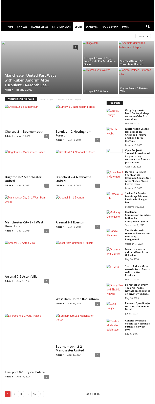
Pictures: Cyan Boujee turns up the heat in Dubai (137, 306)
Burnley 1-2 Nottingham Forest (73, 133)
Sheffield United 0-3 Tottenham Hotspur (131, 62)
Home (10, 26)
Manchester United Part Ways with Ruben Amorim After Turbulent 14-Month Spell (30, 80)
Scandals (92, 26)
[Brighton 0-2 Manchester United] (27, 161)
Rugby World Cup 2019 (88, 35)
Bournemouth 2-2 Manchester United (70, 348)
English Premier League (19, 35)
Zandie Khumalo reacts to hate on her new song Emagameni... (137, 235)
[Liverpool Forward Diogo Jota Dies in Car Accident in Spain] (100, 54)
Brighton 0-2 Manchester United (23, 179)
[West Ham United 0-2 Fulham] (78, 268)
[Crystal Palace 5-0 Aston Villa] (136, 81)
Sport (78, 26)
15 (34, 394)
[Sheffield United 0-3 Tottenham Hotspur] (136, 54)
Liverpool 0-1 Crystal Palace (25, 372)
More (125, 26)
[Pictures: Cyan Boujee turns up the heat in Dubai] (115, 308)
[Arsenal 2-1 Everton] (78, 207)
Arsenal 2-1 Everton (70, 222)
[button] (147, 26)
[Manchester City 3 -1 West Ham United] (27, 207)
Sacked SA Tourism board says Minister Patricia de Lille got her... (136, 198)
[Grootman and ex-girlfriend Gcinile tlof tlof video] (115, 253)
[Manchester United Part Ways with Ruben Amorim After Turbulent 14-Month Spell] (41, 68)
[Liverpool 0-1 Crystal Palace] (27, 341)
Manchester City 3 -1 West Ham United (24, 224)
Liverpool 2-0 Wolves (96, 91)
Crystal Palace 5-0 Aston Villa (134, 89)
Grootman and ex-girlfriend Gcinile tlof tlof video (137, 252)
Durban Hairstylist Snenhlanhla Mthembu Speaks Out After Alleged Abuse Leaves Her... (138, 178)
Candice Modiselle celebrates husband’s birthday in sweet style (137, 325)
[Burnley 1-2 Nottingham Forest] (78, 116)
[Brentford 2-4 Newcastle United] (78, 161)
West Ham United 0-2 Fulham (77, 299)
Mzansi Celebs (39, 26)
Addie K (9, 89)
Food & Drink (110, 26)
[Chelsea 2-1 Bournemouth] (27, 116)
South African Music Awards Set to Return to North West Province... (137, 271)
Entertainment (61, 26)
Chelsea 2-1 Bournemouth (24, 131)
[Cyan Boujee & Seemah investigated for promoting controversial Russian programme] (115, 155)
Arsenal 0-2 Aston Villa (21, 276)
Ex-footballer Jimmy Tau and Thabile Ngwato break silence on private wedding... (137, 289)
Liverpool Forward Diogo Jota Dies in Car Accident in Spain (100, 61)
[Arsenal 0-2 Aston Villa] (27, 257)
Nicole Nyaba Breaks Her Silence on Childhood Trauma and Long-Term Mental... (137, 135)
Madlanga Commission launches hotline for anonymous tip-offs (138, 216)
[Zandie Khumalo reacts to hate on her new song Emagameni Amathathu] (115, 236)
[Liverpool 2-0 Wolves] (100, 81)
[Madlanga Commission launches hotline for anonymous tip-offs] (115, 216)
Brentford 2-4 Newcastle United (73, 179)
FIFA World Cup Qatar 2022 (54, 35)
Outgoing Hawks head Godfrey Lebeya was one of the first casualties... (137, 114)
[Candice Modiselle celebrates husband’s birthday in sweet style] (115, 325)
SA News (22, 26)
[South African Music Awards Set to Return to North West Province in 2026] (115, 271)
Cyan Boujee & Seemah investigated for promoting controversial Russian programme (137, 156)
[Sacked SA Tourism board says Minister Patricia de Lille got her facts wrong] (115, 198)
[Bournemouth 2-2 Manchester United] (78, 328)
